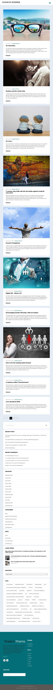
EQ (26, 593)
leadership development (11, 606)
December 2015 (8, 505)
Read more (8, 55)
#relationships (38, 584)
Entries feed (8, 538)
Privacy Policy (30, 688)
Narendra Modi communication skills (23, 612)
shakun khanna (35, 618)
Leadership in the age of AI (38, 606)
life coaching (24, 609)
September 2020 (9, 494)
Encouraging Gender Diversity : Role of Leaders (22, 312)
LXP (30, 609)
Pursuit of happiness (13, 243)
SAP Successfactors (28, 615)
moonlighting (9, 612)
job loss (41, 602)
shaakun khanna (26, 618)
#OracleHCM (29, 584)
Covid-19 (30, 587)
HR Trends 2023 (10, 602)
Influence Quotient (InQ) (21, 602)
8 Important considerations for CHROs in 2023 (15, 445)
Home (29, 653)
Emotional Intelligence (39, 590)
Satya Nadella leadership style (13, 618)
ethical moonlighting (34, 593)
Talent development (11, 621)
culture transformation (11, 590)
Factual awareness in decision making (15, 596)
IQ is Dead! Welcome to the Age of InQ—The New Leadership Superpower (21, 439)
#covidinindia (9, 584)
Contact (30, 665)
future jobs (36, 596)
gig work (20, 599)
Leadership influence (24, 606)
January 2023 (8, 483)
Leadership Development (11, 519)
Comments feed (8, 540)
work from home (36, 621)
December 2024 (8, 475)
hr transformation (42, 599)
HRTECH (34, 599)
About (29, 655)
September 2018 (8, 502)
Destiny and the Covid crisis (15, 91)
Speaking (30, 644)
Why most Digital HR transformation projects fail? (16, 442)
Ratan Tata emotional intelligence (14, 615)
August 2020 (8, 497)
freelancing (28, 596)
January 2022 (8, 486)
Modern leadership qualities (40, 609)
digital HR (29, 590)
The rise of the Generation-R (22, 458)
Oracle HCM (37, 612)
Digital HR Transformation (11, 516)
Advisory (30, 646)
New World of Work (9, 524)
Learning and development (12, 609)
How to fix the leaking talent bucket (18, 363)
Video (29, 661)
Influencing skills (33, 602)
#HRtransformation (19, 584)
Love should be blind (13, 401)
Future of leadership (11, 599)
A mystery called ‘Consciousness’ (17, 382)
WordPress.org (8, 543)
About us (5, 656)
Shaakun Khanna (16, 43)
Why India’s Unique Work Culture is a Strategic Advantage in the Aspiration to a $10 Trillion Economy (25, 436)
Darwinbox (21, 590)
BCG (45, 584)
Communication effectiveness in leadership (16, 587)
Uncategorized (8, 527)
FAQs (35, 688)
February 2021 (8, 489)
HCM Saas (27, 599)
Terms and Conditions (21, 688)
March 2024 (7, 480)
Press (29, 659)
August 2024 (8, 478)
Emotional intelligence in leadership (14, 593)
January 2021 (8, 491)
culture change (38, 587)
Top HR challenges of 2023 (24, 621)
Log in (6, 535)
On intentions (10, 45)
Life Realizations (8, 521)
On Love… (9, 141)
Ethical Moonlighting (10, 447)
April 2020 (7, 500)
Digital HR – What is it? (14, 293)
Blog (6, 513)
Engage (30, 657)
